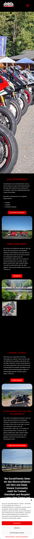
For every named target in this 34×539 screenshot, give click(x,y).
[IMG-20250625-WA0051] (9, 324)
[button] (31, 500)
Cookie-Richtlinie (10, 536)
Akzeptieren (17, 523)
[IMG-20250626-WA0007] (9, 339)
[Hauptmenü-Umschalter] (28, 5)
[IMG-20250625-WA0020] (24, 324)
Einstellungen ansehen (17, 533)
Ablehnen (17, 528)
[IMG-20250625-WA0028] (24, 308)
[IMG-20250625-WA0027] (24, 339)
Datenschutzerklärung (21, 536)
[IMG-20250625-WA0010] (9, 308)
